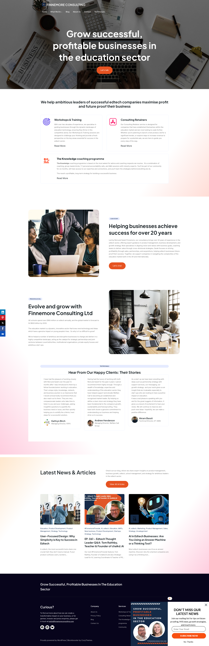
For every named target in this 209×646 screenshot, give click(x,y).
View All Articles (117, 484)
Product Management (154, 528)
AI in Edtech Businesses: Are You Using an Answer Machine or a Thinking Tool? (147, 539)
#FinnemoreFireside (92, 528)
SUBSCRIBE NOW (189, 635)
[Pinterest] (2, 317)
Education (44, 528)
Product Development (57, 528)
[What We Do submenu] (61, 11)
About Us (94, 612)
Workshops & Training (126, 612)
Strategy (54, 531)
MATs (120, 528)
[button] (187, 612)
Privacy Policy (96, 616)
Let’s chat (117, 266)
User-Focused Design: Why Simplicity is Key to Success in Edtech (58, 539)
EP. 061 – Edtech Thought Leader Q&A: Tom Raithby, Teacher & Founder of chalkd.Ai (104, 542)
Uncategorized (141, 531)
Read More (60, 146)
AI (102, 528)
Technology (62, 531)
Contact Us (95, 623)
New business (90, 531)
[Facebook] (2, 328)
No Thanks (188, 642)
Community (123, 627)
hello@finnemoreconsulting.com (61, 621)
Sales (165, 528)
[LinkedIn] (2, 312)
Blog (92, 619)
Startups (117, 531)
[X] (2, 323)
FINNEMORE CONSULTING (66, 5)
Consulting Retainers (126, 616)
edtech (106, 528)
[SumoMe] (2, 334)
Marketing (141, 528)
